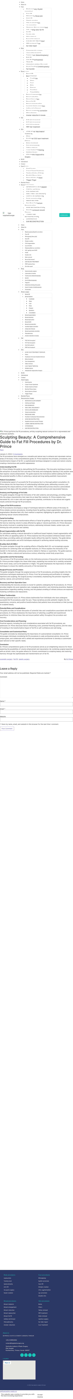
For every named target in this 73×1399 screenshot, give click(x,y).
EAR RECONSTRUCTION (35, 221)
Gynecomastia (8, 1284)
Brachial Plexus (25, 182)
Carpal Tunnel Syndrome (35, 171)
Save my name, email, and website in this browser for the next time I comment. (30, 724)
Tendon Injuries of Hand (34, 173)
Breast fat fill (30, 101)
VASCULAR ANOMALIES (35, 196)
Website (3, 716)
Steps (32, 81)
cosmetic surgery (6, 659)
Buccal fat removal (33, 39)
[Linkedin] (34, 1355)
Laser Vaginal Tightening (35, 150)
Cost (32, 83)
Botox (40, 1304)
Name (2, 701)
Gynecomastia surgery (34, 51)
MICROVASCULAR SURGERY (36, 187)
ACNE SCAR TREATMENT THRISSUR (35, 133)
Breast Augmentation (33, 94)
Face (22, 7)
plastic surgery (24, 659)
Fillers (28, 136)
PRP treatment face (33, 43)
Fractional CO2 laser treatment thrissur (36, 140)
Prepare (33, 88)
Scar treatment (43, 1325)
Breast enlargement (10, 1307)
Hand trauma (31, 168)
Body (22, 48)
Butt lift (29, 57)
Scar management (32, 145)
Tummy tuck (8, 1281)
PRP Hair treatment (33, 127)
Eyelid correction (43, 1281)
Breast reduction (32, 97)
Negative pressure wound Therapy (35, 211)
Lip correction (31, 25)
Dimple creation (32, 21)
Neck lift (29, 18)
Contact (23, 164)
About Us (23, 4)
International (24, 161)
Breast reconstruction (34, 104)
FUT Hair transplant (33, 122)
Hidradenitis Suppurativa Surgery (34, 156)
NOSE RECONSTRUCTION (35, 208)
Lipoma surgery (43, 1319)
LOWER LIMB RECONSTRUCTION (32, 216)
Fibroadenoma (31, 113)
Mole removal (31, 37)
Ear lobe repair (31, 46)
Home (22, 2)
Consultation (34, 92)
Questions (33, 90)
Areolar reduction (9, 1325)
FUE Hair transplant (33, 120)
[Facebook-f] (22, 1355)
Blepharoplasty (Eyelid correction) (33, 10)
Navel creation (8, 1293)
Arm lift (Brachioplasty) (34, 60)
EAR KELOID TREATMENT (35, 41)
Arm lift (6, 1287)
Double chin (30, 34)
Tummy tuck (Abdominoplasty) (37, 55)
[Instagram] (26, 1355)
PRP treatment (43, 1313)
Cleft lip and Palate (33, 189)
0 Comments (18, 454)
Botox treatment (32, 143)
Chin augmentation (44, 1290)
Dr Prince (69, 659)
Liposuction (7, 1278)
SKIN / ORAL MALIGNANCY (36, 194)
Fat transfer (30, 69)
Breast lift (29, 74)
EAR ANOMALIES (32, 192)
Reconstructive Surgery (27, 398)
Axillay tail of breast (33, 108)
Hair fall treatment (32, 125)
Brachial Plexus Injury (33, 175)
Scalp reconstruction (33, 198)
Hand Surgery (24, 166)
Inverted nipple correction (35, 106)
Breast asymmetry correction (36, 111)
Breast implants (9, 1304)
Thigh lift (29, 62)
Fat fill (28, 32)
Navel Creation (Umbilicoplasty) (37, 67)
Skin (22, 129)
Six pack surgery (9, 1290)
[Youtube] (30, 1355)
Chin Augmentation (33, 23)
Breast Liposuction (10, 1313)
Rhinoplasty (42, 1278)
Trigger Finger (31, 180)
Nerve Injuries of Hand (34, 178)
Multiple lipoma (31, 152)
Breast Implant (31, 76)
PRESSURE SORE (32, 201)
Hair (22, 117)
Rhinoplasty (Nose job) (34, 16)
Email (2, 709)
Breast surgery (25, 292)
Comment (3, 677)
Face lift (29, 14)
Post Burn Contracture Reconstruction (33, 204)
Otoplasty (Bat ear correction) (37, 27)
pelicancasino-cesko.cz (8, 1391)
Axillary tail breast (9, 1319)
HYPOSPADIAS (31, 219)
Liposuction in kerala (33, 53)
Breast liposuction (32, 99)
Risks (32, 85)
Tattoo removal (31, 148)
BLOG (22, 159)
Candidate (34, 78)
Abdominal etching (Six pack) (37, 64)
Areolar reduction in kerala (35, 115)
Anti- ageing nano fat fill (35, 30)
